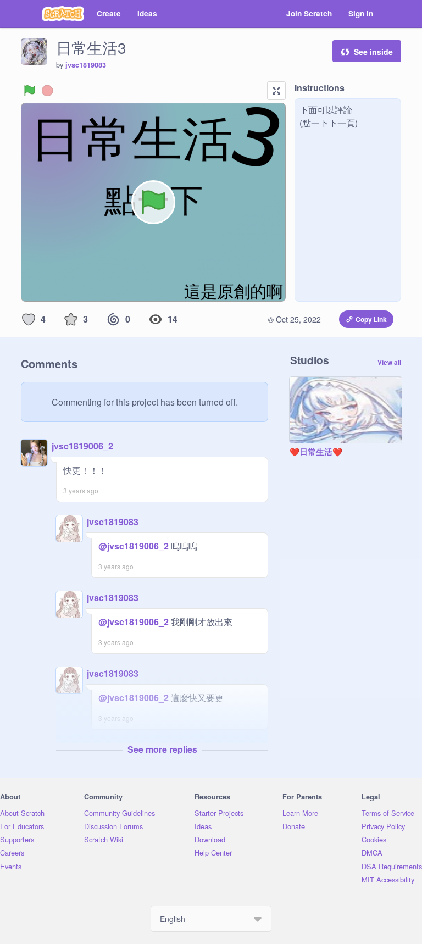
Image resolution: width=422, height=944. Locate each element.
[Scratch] (63, 13)
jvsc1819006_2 (82, 446)
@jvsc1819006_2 (133, 546)
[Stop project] (47, 90)
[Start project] (29, 90)
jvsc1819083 (85, 65)
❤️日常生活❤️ (316, 452)
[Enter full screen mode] (276, 90)
